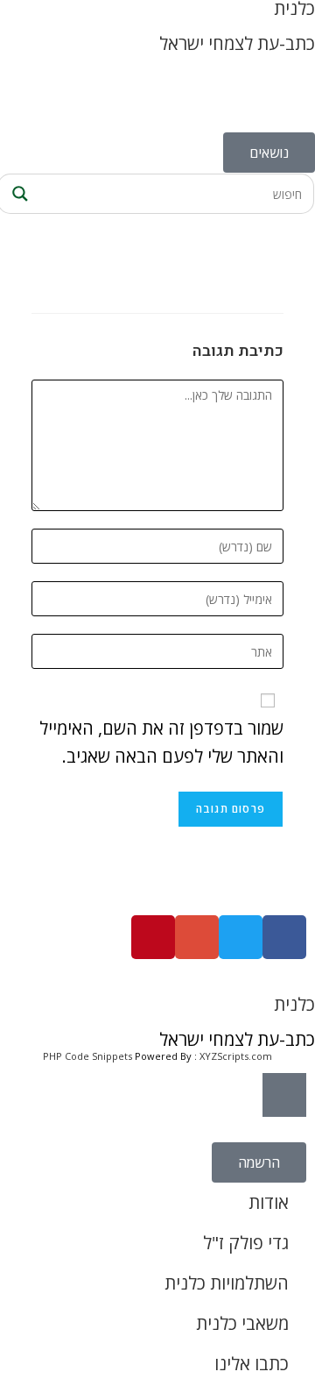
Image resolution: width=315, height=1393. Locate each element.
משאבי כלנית (242, 1323)
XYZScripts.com (236, 1056)
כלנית (294, 1004)
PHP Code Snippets (87, 1056)
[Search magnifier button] (17, 193)
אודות (268, 1202)
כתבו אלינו (251, 1363)
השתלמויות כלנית (226, 1283)
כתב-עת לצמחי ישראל (237, 43)
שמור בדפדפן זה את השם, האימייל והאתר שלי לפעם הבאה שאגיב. (161, 742)
